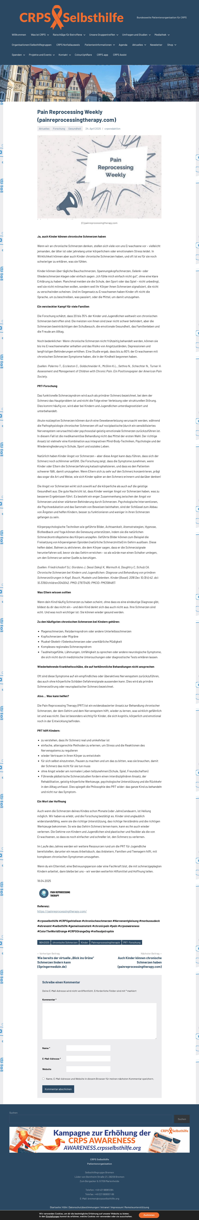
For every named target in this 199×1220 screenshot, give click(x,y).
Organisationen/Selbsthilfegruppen (31, 44)
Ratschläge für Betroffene (67, 34)
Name (46, 1048)
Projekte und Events (40, 54)
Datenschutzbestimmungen (84, 1207)
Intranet (105, 1207)
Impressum (117, 1207)
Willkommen (19, 34)
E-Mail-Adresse (51, 1058)
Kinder (84, 942)
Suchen (13, 1112)
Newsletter (156, 44)
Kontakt (63, 54)
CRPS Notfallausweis (68, 44)
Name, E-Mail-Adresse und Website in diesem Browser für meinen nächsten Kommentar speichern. (100, 1078)
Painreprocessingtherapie (105, 942)
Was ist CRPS (38, 34)
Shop (170, 44)
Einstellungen (52, 1216)
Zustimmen (149, 1215)
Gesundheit (74, 128)
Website (46, 1069)
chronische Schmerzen (65, 942)
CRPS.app (102, 54)
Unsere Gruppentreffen (102, 34)
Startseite (55, 1207)
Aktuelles (137, 44)
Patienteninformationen (98, 44)
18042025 (44, 942)
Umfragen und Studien (134, 34)
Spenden (17, 54)
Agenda (123, 44)
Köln (64, 1207)
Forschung (59, 128)
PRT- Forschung (132, 942)
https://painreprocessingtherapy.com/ (62, 911)
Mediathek (160, 34)
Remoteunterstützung (137, 1207)
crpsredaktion (112, 128)
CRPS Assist (120, 54)
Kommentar (49, 999)
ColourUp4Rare (83, 54)
